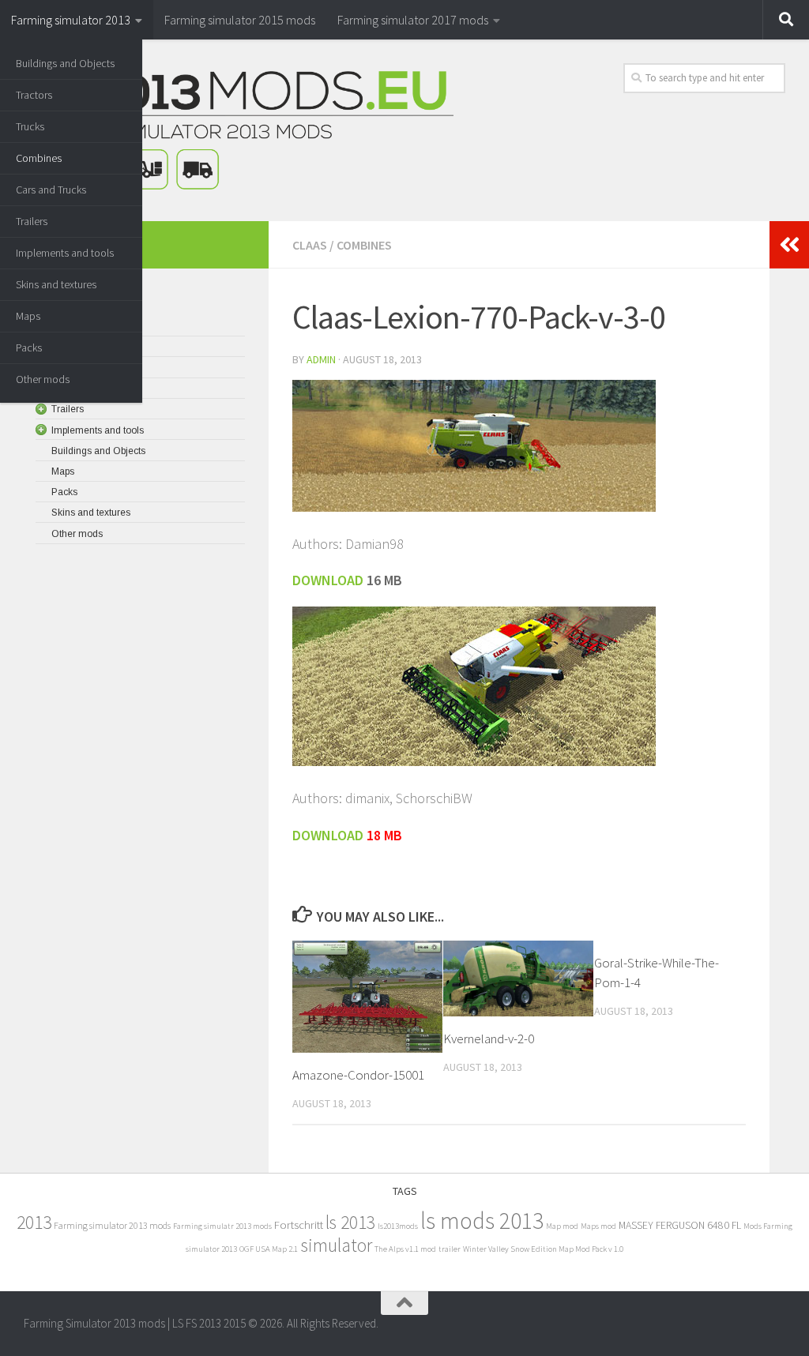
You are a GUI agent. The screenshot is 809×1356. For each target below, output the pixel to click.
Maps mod (598, 1226)
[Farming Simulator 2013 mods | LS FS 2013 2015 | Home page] (238, 130)
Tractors (34, 95)
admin (321, 359)
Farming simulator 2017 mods (412, 20)
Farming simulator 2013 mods (112, 1225)
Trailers (31, 221)
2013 (34, 1222)
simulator (336, 1245)
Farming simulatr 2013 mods (222, 1226)
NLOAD (342, 580)
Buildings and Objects (65, 63)
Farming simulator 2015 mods (239, 20)
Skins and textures (56, 284)
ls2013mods (398, 1226)
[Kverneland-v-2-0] (518, 979)
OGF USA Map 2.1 (268, 1249)
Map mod (562, 1226)
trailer (449, 1249)
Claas (309, 245)
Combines (39, 158)
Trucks (30, 126)
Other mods (43, 379)
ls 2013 (350, 1222)
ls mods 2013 (482, 1220)
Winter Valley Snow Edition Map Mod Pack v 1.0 (543, 1249)
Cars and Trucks (51, 189)
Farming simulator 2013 (70, 20)
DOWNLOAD (327, 835)
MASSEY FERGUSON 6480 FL (680, 1225)
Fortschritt (298, 1224)
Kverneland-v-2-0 (488, 1038)
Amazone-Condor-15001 (358, 1075)
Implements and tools (65, 253)
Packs (29, 347)
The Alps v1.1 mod (405, 1249)
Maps (28, 316)
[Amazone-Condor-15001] (367, 997)
